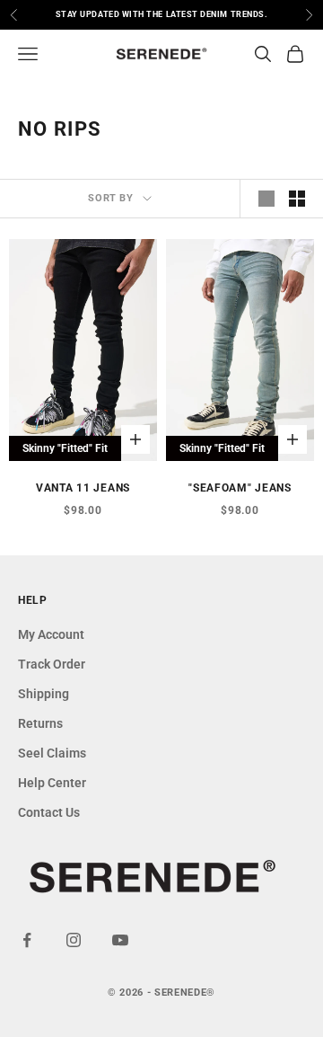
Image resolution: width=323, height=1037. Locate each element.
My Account (51, 634)
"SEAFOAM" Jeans (240, 488)
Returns (40, 723)
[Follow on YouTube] (120, 940)
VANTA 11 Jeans (83, 488)
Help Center (52, 783)
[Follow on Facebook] (27, 940)
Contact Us (49, 812)
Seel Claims (52, 753)
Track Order (51, 664)
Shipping (43, 694)
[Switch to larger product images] (266, 198)
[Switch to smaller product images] (297, 198)
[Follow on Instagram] (74, 940)
